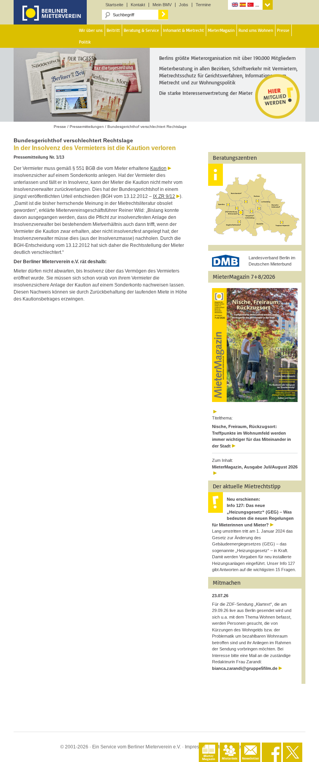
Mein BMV (162, 5)
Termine (203, 5)
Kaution (158, 168)
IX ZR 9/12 (164, 196)
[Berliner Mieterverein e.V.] (50, 18)
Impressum (196, 747)
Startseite (114, 5)
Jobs (183, 5)
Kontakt (138, 5)
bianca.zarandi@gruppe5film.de (244, 668)
